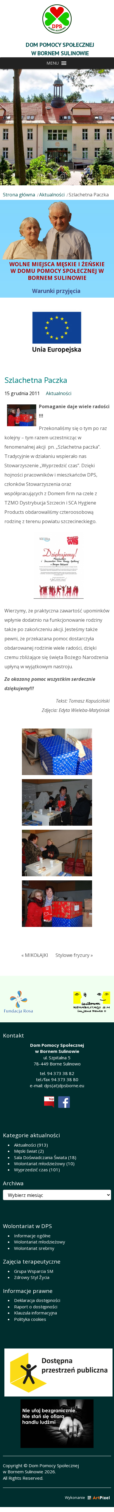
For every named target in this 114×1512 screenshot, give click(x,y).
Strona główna (19, 194)
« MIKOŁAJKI (34, 955)
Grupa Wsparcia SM (33, 1271)
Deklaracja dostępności (37, 1300)
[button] (52, 63)
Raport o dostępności (35, 1307)
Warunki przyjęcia (57, 290)
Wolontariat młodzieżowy (39, 1163)
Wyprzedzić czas (31, 1169)
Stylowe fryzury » (74, 955)
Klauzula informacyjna (35, 1313)
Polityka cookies (30, 1319)
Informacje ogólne (32, 1236)
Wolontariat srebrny (34, 1248)
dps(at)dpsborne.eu (64, 1085)
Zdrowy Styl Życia (31, 1277)
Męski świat (25, 1151)
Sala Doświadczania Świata (40, 1157)
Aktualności (52, 194)
